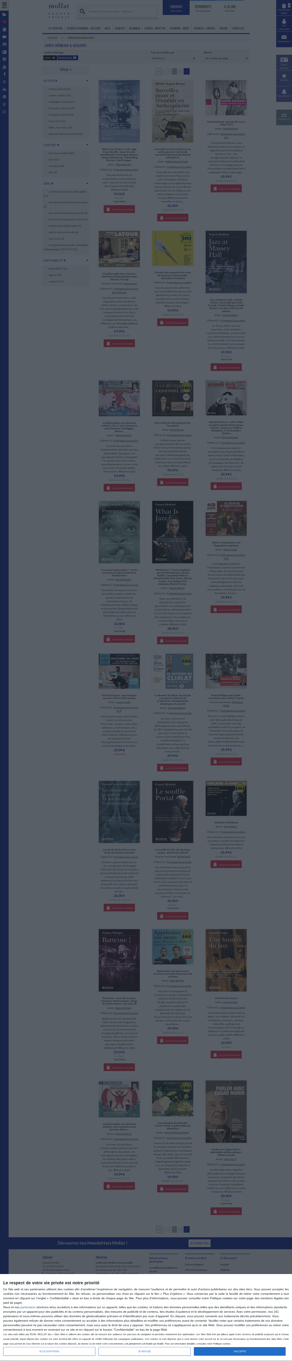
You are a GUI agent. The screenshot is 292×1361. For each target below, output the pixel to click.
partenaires (28, 1307)
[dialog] (146, 1317)
